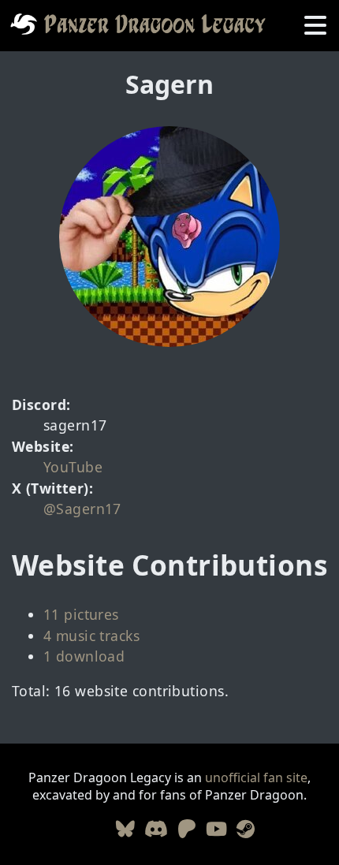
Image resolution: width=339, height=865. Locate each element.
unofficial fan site (256, 777)
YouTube (72, 466)
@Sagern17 (82, 508)
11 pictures (81, 614)
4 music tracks (91, 635)
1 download (84, 656)
